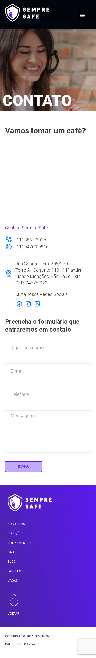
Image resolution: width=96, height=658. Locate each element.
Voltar (13, 613)
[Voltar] (14, 599)
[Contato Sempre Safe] (19, 304)
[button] (82, 15)
